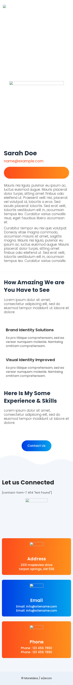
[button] (36, 445)
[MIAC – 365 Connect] (4, 6)
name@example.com (24, 161)
